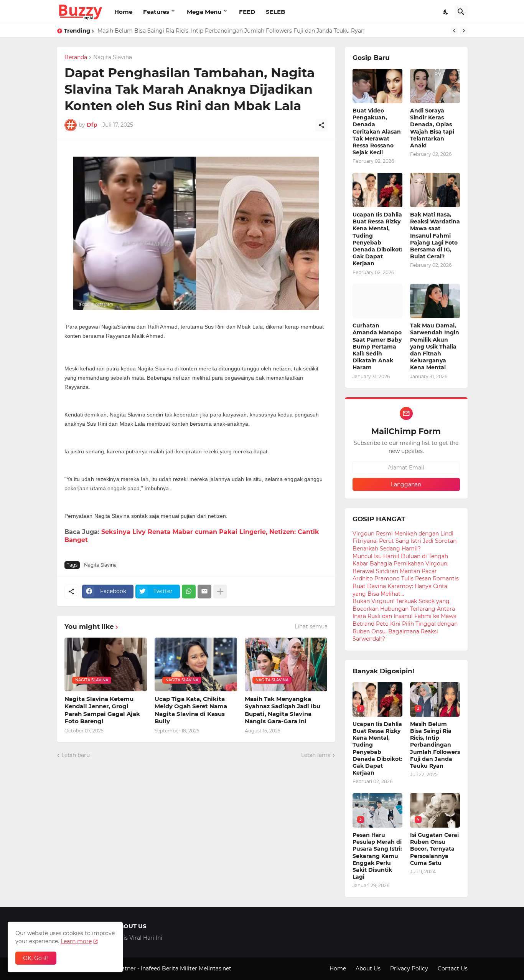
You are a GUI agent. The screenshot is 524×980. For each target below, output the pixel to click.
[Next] (464, 31)
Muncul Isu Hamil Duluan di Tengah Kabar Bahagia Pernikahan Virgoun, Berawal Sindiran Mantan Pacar (400, 564)
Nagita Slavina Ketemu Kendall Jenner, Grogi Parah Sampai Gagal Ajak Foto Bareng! (102, 710)
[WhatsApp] (189, 591)
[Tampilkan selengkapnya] (220, 591)
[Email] (204, 591)
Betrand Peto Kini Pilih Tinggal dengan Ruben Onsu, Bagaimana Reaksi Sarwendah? (405, 631)
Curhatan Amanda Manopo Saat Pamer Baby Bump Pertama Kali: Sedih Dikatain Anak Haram (377, 346)
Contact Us (453, 968)
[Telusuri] (461, 11)
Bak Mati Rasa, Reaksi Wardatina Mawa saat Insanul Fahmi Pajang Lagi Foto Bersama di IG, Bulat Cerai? (435, 235)
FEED (247, 11)
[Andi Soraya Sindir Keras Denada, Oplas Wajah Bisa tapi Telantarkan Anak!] (435, 86)
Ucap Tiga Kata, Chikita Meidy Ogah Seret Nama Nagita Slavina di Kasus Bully (191, 710)
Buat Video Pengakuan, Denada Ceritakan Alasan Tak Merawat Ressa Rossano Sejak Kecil (377, 131)
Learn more (76, 941)
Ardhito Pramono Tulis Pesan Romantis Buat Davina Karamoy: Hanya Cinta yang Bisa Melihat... (406, 586)
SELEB (275, 11)
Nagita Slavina (112, 58)
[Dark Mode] (446, 11)
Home (123, 11)
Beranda (75, 58)
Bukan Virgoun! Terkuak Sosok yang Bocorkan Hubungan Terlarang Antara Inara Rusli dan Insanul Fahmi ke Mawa (404, 609)
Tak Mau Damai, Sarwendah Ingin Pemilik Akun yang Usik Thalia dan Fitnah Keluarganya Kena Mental (434, 346)
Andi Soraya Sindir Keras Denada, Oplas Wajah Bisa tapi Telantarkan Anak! (432, 128)
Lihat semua (311, 626)
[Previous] (454, 31)
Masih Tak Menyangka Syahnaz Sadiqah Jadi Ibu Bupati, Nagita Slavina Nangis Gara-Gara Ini (282, 710)
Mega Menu (204, 11)
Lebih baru (75, 755)
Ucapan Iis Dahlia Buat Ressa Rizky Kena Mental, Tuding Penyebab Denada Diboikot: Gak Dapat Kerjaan (377, 239)
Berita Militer (179, 968)
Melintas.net (215, 968)
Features (156, 11)
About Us (368, 968)
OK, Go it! (36, 958)
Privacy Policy (409, 968)
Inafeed (150, 968)
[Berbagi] (321, 125)
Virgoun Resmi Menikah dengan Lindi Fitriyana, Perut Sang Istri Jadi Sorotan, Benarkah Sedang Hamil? (405, 541)
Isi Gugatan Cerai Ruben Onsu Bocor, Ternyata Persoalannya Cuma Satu (434, 848)
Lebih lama (316, 755)
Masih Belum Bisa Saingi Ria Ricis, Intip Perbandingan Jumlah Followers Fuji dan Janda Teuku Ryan (230, 30)
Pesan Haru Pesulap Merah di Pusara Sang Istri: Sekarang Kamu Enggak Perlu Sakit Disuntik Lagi (377, 855)
